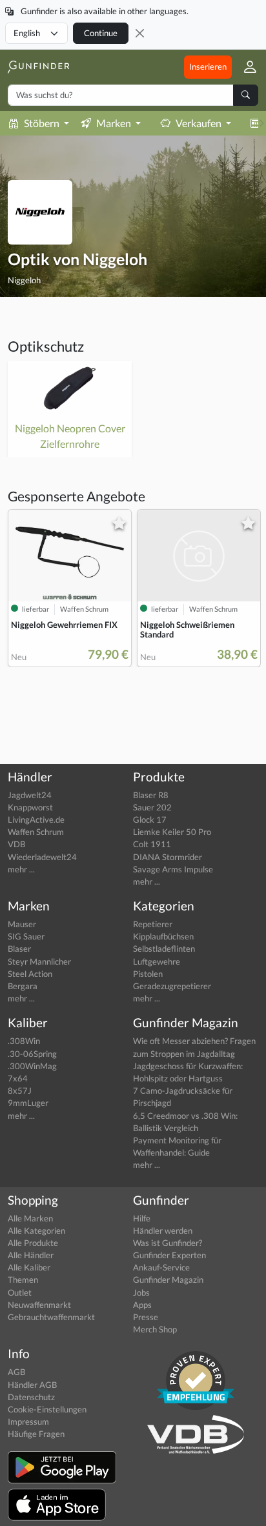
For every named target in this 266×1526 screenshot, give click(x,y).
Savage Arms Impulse (173, 869)
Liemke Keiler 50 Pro (172, 832)
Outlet (20, 1292)
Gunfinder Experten (169, 1255)
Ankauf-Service (161, 1267)
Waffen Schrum (36, 832)
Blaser (19, 948)
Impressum (28, 1421)
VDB (16, 844)
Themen (23, 1279)
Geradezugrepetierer (172, 986)
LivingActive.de (36, 819)
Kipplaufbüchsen (163, 936)
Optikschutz (46, 346)
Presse (145, 1317)
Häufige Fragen (36, 1434)
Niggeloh (24, 280)
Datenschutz (31, 1397)
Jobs (141, 1292)
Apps (142, 1305)
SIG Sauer (26, 936)
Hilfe (141, 1218)
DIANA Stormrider (167, 857)
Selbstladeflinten (164, 948)
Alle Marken (30, 1218)
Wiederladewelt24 (42, 857)
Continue (101, 33)
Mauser (22, 924)
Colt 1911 (152, 844)
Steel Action (30, 974)
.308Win (24, 1041)
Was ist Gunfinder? (167, 1243)
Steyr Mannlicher (39, 961)
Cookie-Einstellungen (47, 1409)
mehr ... (21, 869)
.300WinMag (32, 1066)
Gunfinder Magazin (168, 1279)
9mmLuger (28, 1103)
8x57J (20, 1090)
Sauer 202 (152, 807)
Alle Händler (31, 1255)
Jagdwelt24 (30, 795)
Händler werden (162, 1230)
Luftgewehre (156, 961)
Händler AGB (32, 1385)
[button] (245, 67)
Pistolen (148, 974)
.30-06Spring (32, 1054)
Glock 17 (150, 819)
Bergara (22, 986)
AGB (16, 1372)
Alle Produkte (33, 1243)
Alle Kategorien (36, 1230)
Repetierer (152, 924)
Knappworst (30, 807)
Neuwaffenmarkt (39, 1305)
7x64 (18, 1078)
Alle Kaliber (29, 1267)
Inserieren (208, 66)
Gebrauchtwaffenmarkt (51, 1317)
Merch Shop (155, 1329)
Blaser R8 (151, 795)
